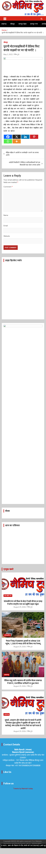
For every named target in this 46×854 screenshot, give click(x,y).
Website (7, 236)
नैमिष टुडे (16, 54)
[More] (17, 141)
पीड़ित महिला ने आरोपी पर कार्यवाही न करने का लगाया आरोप (22, 153)
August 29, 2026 (20, 607)
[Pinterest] (34, 137)
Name (6, 215)
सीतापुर (12, 24)
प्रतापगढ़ (6, 675)
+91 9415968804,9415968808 (27, 765)
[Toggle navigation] (5, 18)
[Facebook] (8, 137)
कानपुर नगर (34, 24)
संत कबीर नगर (8, 595)
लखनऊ (3, 24)
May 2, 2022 (8, 54)
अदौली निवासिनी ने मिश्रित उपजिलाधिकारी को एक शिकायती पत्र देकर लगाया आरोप (24, 163)
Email (6, 226)
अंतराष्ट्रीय (7, 635)
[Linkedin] (25, 137)
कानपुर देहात (22, 24)
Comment (8, 187)
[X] (17, 137)
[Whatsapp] (8, 141)
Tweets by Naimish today (23, 788)
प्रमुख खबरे (8, 569)
